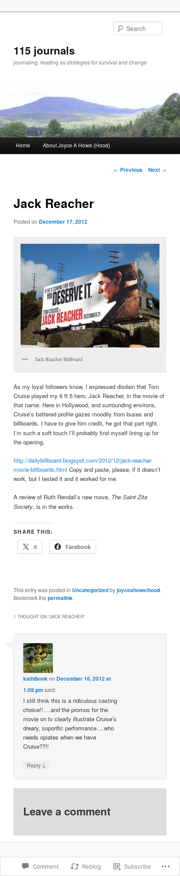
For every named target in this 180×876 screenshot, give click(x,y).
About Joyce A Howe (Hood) (76, 145)
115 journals (44, 50)
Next (157, 170)
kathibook (35, 678)
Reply (36, 765)
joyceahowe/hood (138, 590)
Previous (128, 170)
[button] (89, 296)
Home (23, 145)
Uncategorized (90, 590)
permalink (60, 598)
